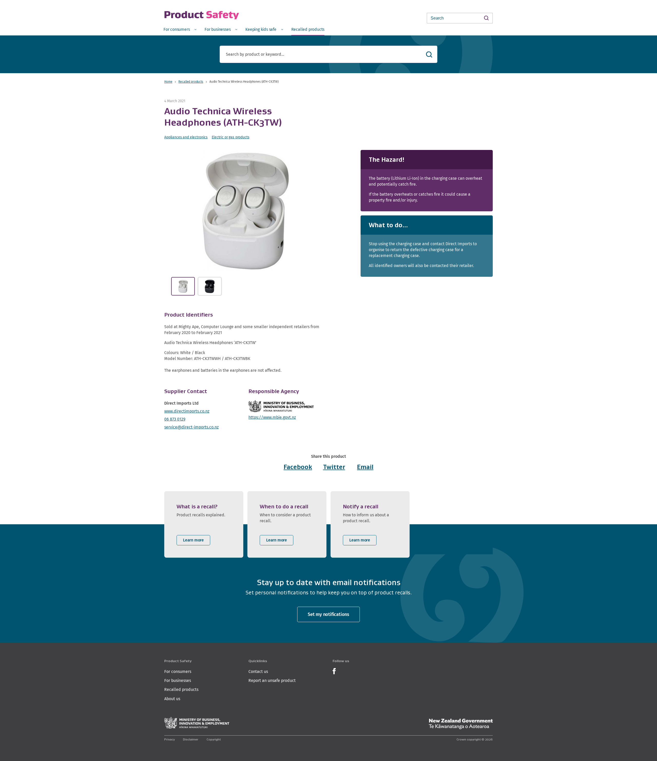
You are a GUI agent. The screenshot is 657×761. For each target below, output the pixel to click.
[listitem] (203, 524)
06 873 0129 (174, 419)
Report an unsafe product (272, 680)
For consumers (177, 671)
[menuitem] (179, 29)
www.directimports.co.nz (186, 411)
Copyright (214, 739)
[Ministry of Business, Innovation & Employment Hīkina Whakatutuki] (196, 723)
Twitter (334, 466)
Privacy (169, 739)
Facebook (298, 466)
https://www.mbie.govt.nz (272, 417)
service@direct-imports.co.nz (191, 427)
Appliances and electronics (186, 137)
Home (168, 81)
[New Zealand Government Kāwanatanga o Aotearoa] (461, 724)
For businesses (177, 680)
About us (172, 699)
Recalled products (190, 81)
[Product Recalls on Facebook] (334, 670)
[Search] (486, 17)
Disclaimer (190, 739)
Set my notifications (328, 614)
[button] (246, 210)
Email (365, 466)
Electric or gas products (230, 137)
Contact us (258, 671)
